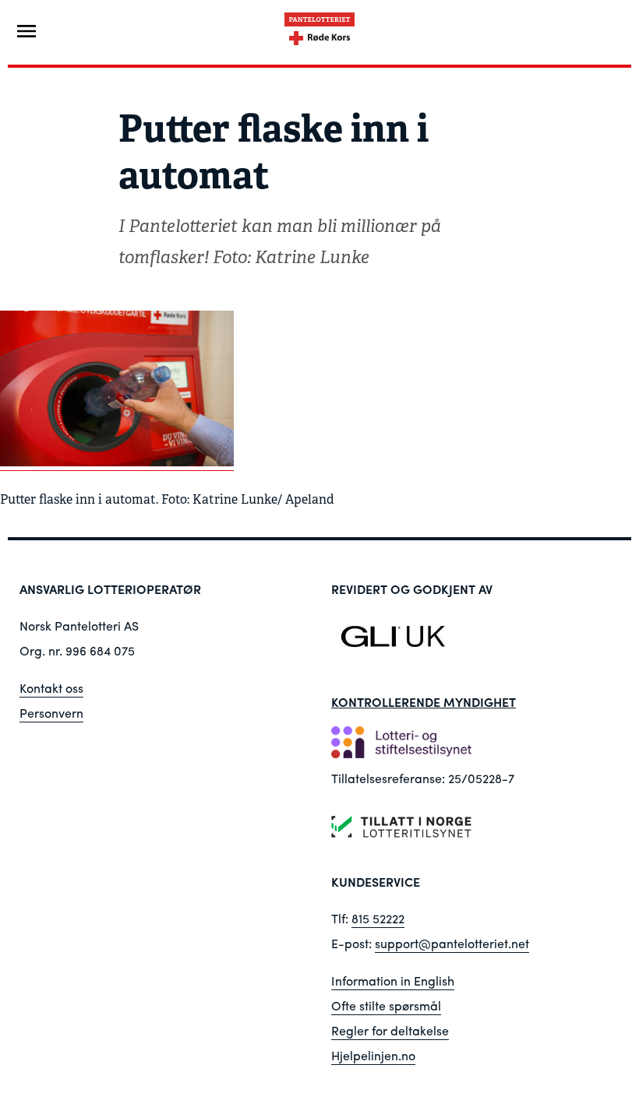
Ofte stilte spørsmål (386, 1005)
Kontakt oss (51, 688)
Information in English (392, 980)
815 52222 (377, 918)
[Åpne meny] (26, 31)
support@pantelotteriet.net (452, 943)
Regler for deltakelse (390, 1030)
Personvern (51, 713)
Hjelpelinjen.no (373, 1055)
